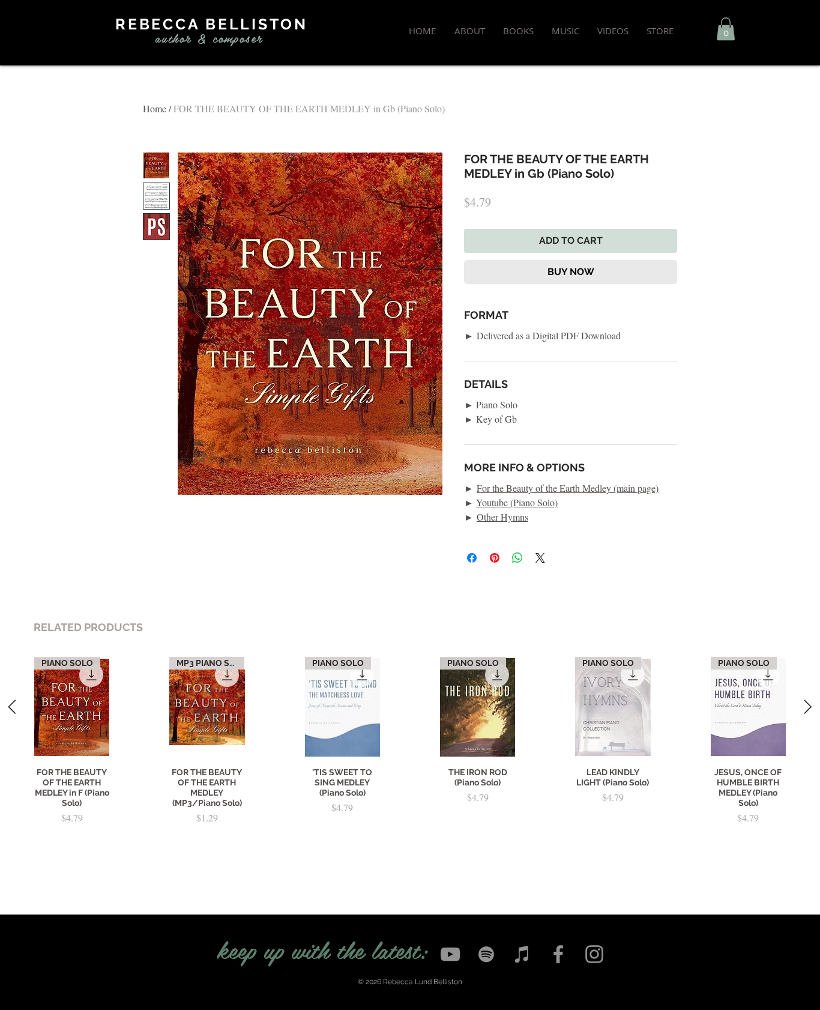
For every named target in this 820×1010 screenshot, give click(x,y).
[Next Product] (808, 707)
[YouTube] (450, 954)
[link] (725, 28)
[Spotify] (486, 954)
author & (181, 37)
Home (154, 108)
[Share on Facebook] (472, 558)
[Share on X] (540, 558)
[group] (410, 760)
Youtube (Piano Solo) (517, 502)
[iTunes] (522, 954)
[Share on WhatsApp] (517, 558)
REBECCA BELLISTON (211, 24)
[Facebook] (558, 954)
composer (238, 37)
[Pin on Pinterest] (494, 558)
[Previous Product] (12, 707)
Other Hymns (502, 516)
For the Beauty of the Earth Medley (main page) (568, 488)
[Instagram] (594, 954)
